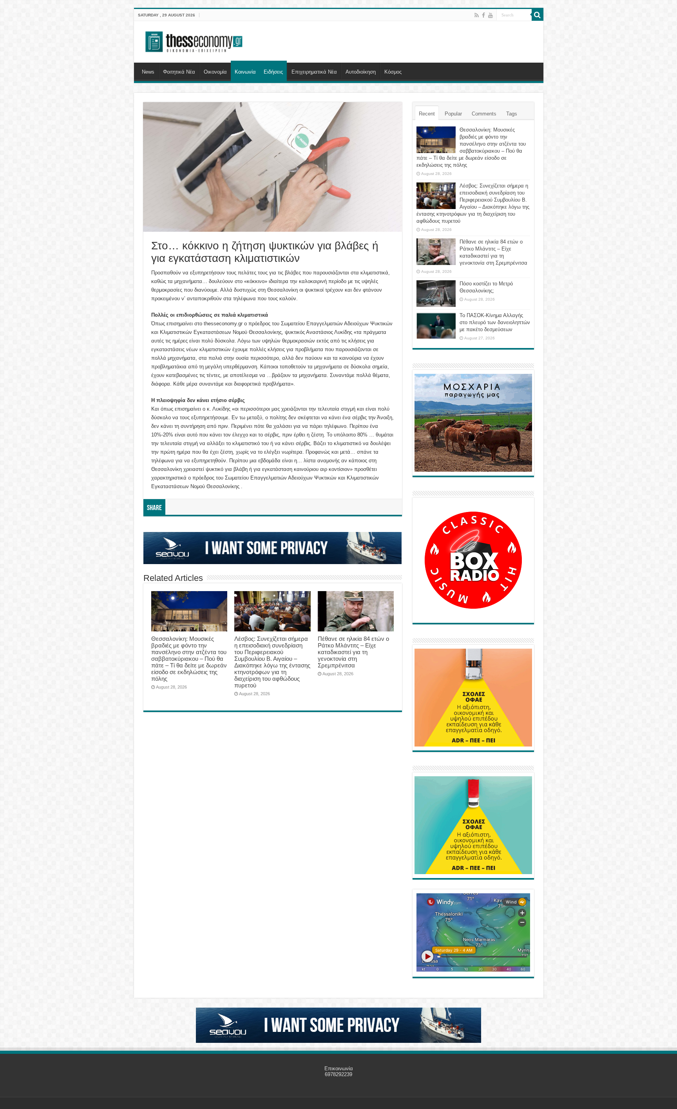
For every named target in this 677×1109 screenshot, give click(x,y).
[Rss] (477, 15)
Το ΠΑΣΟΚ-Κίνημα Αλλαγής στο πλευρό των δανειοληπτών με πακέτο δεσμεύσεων (495, 322)
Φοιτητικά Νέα (179, 72)
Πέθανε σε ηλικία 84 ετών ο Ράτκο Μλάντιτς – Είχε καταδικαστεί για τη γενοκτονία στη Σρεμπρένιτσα (353, 652)
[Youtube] (490, 15)
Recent (427, 114)
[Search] (537, 15)
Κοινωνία (245, 72)
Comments (484, 114)
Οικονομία (215, 72)
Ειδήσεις (273, 72)
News (148, 72)
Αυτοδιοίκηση (361, 72)
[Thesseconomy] (195, 40)
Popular (453, 114)
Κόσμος (393, 72)
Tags (511, 114)
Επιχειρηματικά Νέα (314, 72)
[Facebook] (483, 15)
